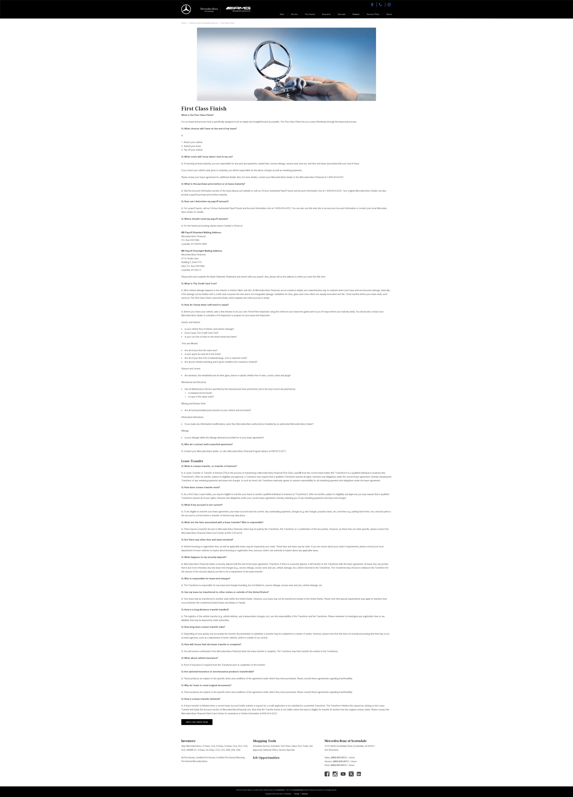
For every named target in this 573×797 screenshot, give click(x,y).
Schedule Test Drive (280, 746)
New (282, 14)
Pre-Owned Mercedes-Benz (194, 761)
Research (326, 14)
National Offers (270, 750)
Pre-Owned (310, 14)
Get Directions (331, 750)
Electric (294, 14)
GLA (235, 746)
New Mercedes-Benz (191, 746)
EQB (228, 750)
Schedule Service (261, 746)
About (389, 14)
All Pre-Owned (188, 757)
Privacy (296, 794)
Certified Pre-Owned (205, 757)
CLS (223, 750)
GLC (240, 746)
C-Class (206, 746)
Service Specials (287, 750)
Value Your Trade (300, 746)
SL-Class (210, 750)
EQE (233, 750)
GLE (245, 746)
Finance (356, 14)
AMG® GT (192, 750)
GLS (183, 750)
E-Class (219, 746)
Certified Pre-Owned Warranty (230, 757)
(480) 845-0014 (338, 765)
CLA (213, 746)
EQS (238, 750)
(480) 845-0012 (339, 757)
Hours (352, 757)
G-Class (228, 746)
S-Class (201, 750)
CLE (218, 750)
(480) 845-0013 (341, 761)
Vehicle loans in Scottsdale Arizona (203, 23)
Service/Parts (373, 14)
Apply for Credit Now (197, 722)
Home (183, 23)
